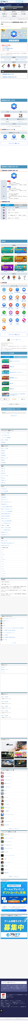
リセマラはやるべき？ (5, 435)
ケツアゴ (3, 571)
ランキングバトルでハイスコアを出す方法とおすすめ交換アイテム (13, 627)
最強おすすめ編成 (21, 271)
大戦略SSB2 (6, 872)
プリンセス (3, 573)
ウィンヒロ (6, 797)
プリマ (2, 549)
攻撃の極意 (4, 299)
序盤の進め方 (14, 11)
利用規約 (2, 1003)
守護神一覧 (3, 480)
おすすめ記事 (7, 356)
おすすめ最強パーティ (7, 46)
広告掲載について (8, 1003)
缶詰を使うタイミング (5, 534)
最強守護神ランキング (5, 620)
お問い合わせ (15, 1003)
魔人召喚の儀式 (17, 292)
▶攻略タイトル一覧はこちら (14, 828)
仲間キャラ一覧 (4, 540)
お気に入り (24, 399)
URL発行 (14, 399)
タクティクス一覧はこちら (14, 143)
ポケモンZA (6, 851)
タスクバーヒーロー (7, 841)
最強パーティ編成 (4, 448)
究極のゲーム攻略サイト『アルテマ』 (7, 1000)
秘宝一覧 (3, 478)
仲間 (24, 67)
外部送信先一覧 (23, 1006)
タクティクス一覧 (7, 59)
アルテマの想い (18, 1000)
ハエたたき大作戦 (11, 323)
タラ (2, 556)
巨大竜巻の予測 (4, 307)
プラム (2, 561)
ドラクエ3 (6, 865)
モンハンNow (6, 804)
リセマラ (4, 11)
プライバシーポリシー (15, 1006)
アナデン (5, 793)
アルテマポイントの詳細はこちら (14, 910)
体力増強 (24, 322)
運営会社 (2, 1005)
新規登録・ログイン (5, 669)
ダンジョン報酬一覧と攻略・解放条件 (8, 630)
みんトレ (5, 790)
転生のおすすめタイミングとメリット (8, 618)
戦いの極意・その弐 (17, 300)
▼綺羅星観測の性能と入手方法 (8, 74)
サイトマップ (22, 1003)
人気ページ (21, 356)
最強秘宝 (3, 460)
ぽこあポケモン (7, 834)
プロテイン (3, 559)
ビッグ (2, 566)
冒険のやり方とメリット (6, 518)
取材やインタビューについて (6, 1002)
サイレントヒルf (7, 862)
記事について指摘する (15, 404)
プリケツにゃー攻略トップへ (15, 339)
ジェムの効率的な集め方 (6, 529)
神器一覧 (3, 482)
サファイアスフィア (7, 772)
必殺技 (14, 67)
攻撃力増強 (4, 330)
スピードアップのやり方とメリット (8, 632)
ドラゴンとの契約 (17, 308)
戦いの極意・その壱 (24, 308)
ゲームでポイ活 (19, 1)
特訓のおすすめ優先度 (5, 516)
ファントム (3, 575)
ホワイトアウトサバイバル (9, 814)
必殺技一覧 (3, 473)
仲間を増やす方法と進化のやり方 (7, 543)
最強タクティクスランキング (21, 59)
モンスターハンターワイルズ (9, 855)
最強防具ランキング (20, 262)
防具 (8, 67)
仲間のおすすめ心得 (5, 545)
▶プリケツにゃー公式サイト (5, 350)
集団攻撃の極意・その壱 (10, 308)
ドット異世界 (6, 811)
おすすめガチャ (23, 11)
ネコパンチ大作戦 (17, 323)
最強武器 (3, 450)
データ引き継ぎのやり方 (6, 523)
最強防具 (3, 453)
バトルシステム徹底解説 (6, 437)
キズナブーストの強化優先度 (6, 511)
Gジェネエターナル (7, 786)
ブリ (2, 552)
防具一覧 (3, 470)
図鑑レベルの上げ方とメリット (7, 508)
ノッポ (2, 564)
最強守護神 (3, 462)
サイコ (2, 568)
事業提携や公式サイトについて (18, 1002)
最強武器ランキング (7, 262)
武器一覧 (3, 468)
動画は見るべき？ (4, 532)
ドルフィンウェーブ (7, 776)
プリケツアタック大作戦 (24, 293)
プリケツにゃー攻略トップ (6, 432)
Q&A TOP (3, 667)
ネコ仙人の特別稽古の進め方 (8, 48)
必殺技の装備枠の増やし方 (6, 513)
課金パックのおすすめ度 (6, 527)
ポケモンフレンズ (7, 807)
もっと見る (14, 642)
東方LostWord (6, 824)
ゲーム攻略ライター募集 (5, 1006)
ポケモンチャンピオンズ (8, 838)
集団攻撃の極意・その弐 (24, 300)
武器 (3, 67)
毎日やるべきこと (4, 499)
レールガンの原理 (24, 316)
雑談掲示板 (3, 442)
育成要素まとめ (4, 504)
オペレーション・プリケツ (4, 293)
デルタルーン (6, 869)
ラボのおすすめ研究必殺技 (6, 520)
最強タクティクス (4, 457)
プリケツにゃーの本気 (10, 293)
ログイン (25, 1)
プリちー (3, 554)
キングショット (7, 800)
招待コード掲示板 (4, 439)
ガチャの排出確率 (4, 491)
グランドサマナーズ (7, 821)
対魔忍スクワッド (7, 783)
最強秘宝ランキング (7, 271)
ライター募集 (7, 1005)
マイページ (3, 671)
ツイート (5, 399)
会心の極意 (4, 322)
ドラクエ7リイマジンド (8, 848)
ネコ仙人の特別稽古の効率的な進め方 (8, 637)
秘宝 (19, 67)
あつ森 (5, 858)
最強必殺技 (3, 455)
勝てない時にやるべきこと (6, 501)
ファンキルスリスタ (7, 779)
